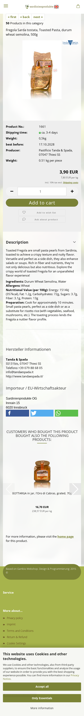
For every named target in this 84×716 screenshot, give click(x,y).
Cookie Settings (16, 643)
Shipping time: (16, 132)
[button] (12, 191)
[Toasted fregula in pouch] (42, 69)
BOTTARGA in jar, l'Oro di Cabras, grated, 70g (42, 493)
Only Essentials (42, 698)
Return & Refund (17, 637)
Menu (6, 6)
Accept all (42, 686)
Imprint (11, 624)
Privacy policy (15, 618)
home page (65, 536)
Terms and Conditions (20, 631)
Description (17, 242)
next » (38, 17)
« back (25, 17)
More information (42, 708)
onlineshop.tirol (18, 572)
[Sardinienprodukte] (42, 7)
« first (12, 17)
